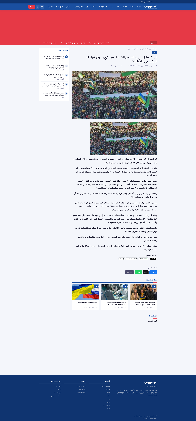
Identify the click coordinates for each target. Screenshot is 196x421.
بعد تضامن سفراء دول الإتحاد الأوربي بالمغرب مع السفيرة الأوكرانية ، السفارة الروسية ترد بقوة (144, 306)
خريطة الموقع (81, 392)
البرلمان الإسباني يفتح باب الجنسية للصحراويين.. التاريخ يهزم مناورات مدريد (52, 84)
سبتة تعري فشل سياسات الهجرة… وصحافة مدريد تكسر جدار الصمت (53, 94)
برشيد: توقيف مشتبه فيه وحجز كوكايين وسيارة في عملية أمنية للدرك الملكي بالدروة (41, 42)
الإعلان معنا (57, 392)
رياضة (111, 6)
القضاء (108, 402)
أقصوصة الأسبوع (105, 386)
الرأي (109, 399)
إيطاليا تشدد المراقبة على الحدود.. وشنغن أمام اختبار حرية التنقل (54, 66)
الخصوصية (145, 418)
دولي (87, 6)
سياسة (132, 6)
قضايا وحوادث (102, 6)
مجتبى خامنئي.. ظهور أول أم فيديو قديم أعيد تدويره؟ (53, 75)
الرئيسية (139, 6)
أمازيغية (108, 389)
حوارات (93, 6)
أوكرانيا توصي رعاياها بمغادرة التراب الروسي (86, 303)
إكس (145, 272)
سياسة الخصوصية (55, 396)
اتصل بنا (58, 389)
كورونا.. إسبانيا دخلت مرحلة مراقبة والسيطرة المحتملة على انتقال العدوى (115, 304)
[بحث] (42, 7)
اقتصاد (118, 6)
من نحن (58, 386)
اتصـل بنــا (50, 6)
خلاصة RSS (82, 389)
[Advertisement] (98, 26)
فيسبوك (153, 272)
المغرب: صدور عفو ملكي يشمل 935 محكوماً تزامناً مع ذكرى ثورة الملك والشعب (95, 42)
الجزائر (108, 396)
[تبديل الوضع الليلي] (38, 7)
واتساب (138, 272)
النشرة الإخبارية (81, 386)
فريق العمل (79, 6)
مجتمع (125, 6)
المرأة (108, 409)
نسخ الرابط (129, 272)
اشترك (31, 6)
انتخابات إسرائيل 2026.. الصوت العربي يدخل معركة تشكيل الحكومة (53, 57)
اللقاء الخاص (107, 405)
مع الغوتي (69, 6)
